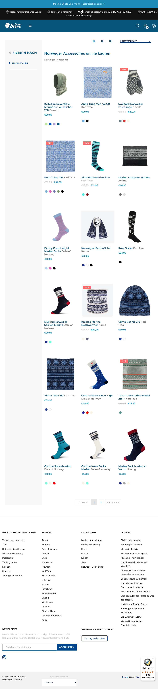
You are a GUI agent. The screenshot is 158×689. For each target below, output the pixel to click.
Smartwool (47, 589)
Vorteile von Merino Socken (134, 604)
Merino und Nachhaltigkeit (134, 553)
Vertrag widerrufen (94, 638)
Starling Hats (48, 611)
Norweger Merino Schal (96, 248)
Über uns (6, 571)
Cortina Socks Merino (57, 466)
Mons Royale (48, 575)
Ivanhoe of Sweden (51, 615)
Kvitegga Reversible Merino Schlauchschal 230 (58, 107)
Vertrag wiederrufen (12, 575)
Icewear (46, 566)
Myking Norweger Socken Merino (55, 323)
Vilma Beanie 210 (129, 321)
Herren (84, 549)
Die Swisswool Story (131, 616)
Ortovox (46, 580)
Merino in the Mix (129, 549)
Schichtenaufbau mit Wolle (134, 578)
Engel (44, 557)
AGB (4, 544)
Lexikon (6, 566)
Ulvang (45, 597)
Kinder (84, 557)
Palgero (46, 606)
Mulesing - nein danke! (132, 557)
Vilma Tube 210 (54, 395)
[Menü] (153, 659)
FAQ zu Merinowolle (131, 540)
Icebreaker (47, 562)
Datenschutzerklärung (13, 549)
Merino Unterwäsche (91, 540)
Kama (45, 620)
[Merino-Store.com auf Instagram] (4, 656)
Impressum (7, 557)
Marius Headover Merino (134, 177)
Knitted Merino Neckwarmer (91, 323)
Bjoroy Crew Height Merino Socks (56, 250)
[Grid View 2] (103, 41)
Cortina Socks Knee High (97, 395)
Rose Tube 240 (53, 177)
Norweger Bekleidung (92, 566)
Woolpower (47, 602)
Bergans (46, 544)
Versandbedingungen (13, 540)
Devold (45, 553)
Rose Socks (125, 248)
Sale (83, 562)
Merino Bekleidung (90, 544)
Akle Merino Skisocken (95, 177)
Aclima (45, 540)
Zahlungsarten (9, 562)
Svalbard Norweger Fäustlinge (130, 105)
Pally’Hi (45, 584)
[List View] (110, 41)
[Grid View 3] (95, 41)
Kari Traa (46, 571)
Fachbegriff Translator (132, 544)
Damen (84, 553)
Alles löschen (20, 63)
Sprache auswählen (59, 676)
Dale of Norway (49, 549)
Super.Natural (49, 593)
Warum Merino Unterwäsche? (135, 591)
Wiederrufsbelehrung (12, 553)
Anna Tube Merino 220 (95, 103)
